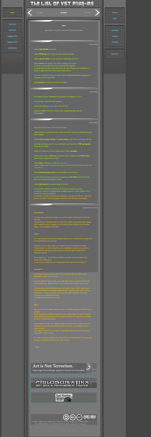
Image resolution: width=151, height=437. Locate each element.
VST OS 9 (12, 24)
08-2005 (88, 13)
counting (114, 30)
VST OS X (12, 30)
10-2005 (40, 13)
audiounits (12, 48)
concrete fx (63, 163)
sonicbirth (45, 191)
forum (114, 12)
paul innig (81, 139)
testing (115, 36)
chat (114, 18)
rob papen (53, 165)
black (55, 241)
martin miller (53, 106)
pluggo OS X (12, 42)
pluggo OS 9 (12, 36)
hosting (115, 42)
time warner (54, 276)
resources (115, 54)
